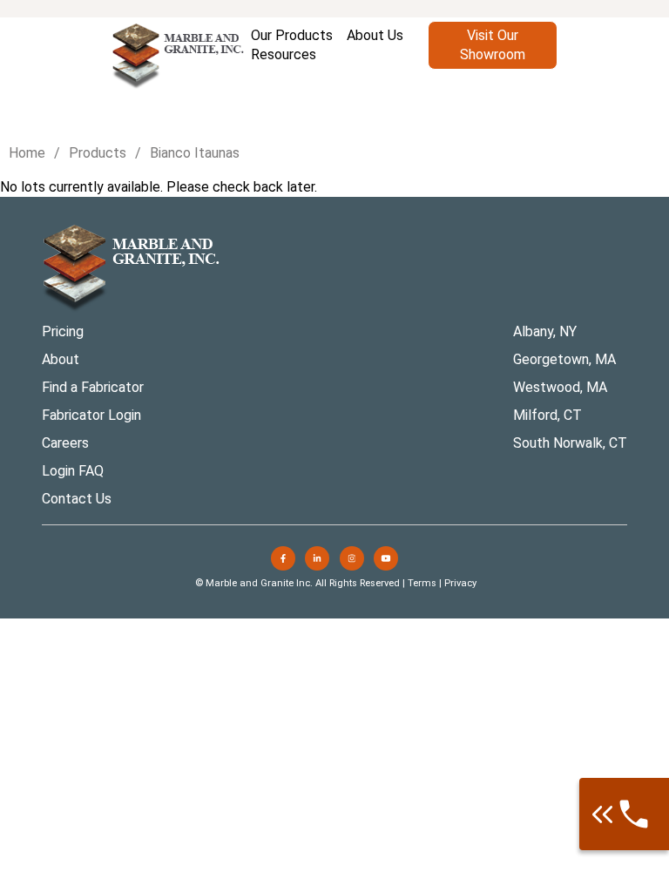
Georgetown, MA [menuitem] (564, 359)
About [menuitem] (60, 359)
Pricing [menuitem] (63, 331)
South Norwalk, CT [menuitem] (570, 443)
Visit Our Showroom (492, 45)
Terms (422, 583)
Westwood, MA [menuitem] (560, 387)
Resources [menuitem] (283, 54)
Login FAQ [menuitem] (73, 471)
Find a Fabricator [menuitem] (93, 387)
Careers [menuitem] (65, 443)
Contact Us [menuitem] (77, 498)
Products (97, 153)
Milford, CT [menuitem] (547, 415)
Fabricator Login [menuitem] (91, 415)
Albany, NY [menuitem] (545, 331)
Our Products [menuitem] (292, 35)
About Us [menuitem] (375, 35)
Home (27, 153)
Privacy (460, 583)
